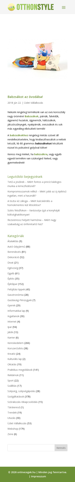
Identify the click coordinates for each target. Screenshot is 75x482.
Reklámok (13, 375)
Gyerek (11, 305)
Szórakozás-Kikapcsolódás (23, 402)
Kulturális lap (15, 359)
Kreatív (11, 353)
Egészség (13, 268)
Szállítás (12, 385)
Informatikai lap (16, 310)
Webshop (13, 428)
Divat (10, 262)
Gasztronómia (16, 294)
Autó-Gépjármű (16, 246)
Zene (10, 434)
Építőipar (12, 284)
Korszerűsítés (15, 348)
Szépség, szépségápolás (21, 391)
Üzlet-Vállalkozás (33, 102)
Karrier (11, 337)
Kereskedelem (16, 343)
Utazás (11, 418)
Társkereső (14, 407)
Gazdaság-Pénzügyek (20, 300)
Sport (11, 380)
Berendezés (14, 251)
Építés (11, 278)
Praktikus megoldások (20, 369)
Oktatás (12, 364)
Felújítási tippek (16, 289)
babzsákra (40, 154)
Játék (10, 332)
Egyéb (11, 273)
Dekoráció (13, 257)
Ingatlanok (13, 316)
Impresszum (38, 476)
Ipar (10, 327)
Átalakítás (13, 241)
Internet (12, 321)
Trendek (12, 412)
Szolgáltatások (16, 396)
